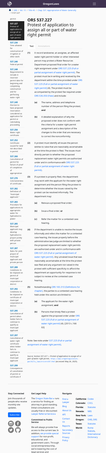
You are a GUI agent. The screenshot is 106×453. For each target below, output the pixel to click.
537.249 (16, 113)
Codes (91, 398)
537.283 (16, 210)
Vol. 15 (23, 10)
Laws (90, 415)
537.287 (16, 255)
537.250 (15, 132)
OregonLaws (51, 4)
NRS (90, 411)
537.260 (16, 164)
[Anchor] (68, 95)
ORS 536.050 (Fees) (44, 95)
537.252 (16, 146)
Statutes (92, 407)
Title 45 (31, 10)
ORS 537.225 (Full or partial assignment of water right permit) (58, 84)
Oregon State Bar (43, 398)
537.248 (16, 83)
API (64, 414)
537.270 (16, 181)
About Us (66, 410)
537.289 (16, 275)
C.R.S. (90, 403)
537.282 (15, 192)
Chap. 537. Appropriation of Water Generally (57, 10)
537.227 (16, 30)
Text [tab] (32, 46)
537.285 (16, 233)
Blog (64, 406)
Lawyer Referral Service (42, 413)
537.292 (16, 297)
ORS (15, 10)
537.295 (16, 320)
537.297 (16, 348)
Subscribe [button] (14, 414)
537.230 (16, 49)
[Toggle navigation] (94, 3)
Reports (66, 425)
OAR (90, 419)
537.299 (16, 376)
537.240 (16, 63)
